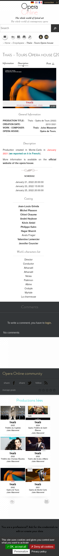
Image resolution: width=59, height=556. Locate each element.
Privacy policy (39, 551)
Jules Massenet (48, 127)
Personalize (21, 551)
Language (13, 37)
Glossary (24, 37)
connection (49, 2)
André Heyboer (28, 218)
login (48, 322)
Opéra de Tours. (48, 131)
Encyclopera (18, 42)
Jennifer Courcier (28, 243)
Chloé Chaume (28, 214)
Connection (41, 37)
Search (30, 37)
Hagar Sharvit (28, 231)
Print (48, 63)
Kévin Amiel (28, 222)
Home (7, 42)
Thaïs (36, 127)
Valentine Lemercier (28, 239)
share (7, 382)
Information (8, 63)
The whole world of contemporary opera (29, 21)
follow (38, 382)
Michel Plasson (28, 210)
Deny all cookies (43, 546)
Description (23, 63)
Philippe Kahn (28, 226)
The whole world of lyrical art (29, 18)
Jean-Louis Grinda (28, 206)
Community (46, 37)
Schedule (18, 37)
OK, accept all (17, 546)
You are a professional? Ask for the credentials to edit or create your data (29, 529)
